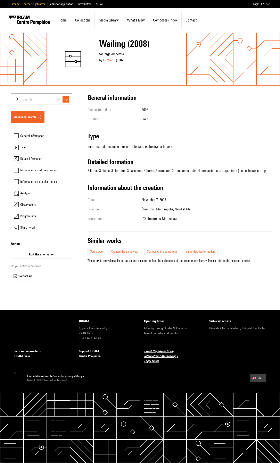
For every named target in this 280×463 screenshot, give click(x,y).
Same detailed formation (200, 251)
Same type (96, 251)
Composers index (165, 20)
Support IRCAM (89, 351)
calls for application (61, 4)
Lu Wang (109, 60)
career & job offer (34, 4)
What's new (136, 20)
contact (191, 20)
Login (256, 4)
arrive (99, 4)
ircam (15, 4)
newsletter (84, 4)
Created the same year (124, 251)
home (62, 20)
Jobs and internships (27, 351)
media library (109, 20)
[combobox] (41, 99)
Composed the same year (162, 251)
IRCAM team (22, 356)
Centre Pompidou (90, 356)
